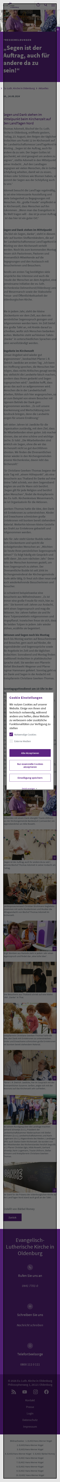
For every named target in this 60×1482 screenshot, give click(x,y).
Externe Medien (22, 741)
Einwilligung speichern (29, 777)
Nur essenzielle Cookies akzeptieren (30, 765)
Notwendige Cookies (25, 734)
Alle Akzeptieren (30, 753)
